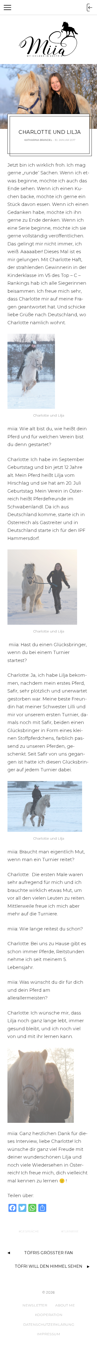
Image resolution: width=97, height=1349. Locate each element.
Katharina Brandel (38, 140)
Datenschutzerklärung (48, 1324)
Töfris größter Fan (48, 1252)
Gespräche (30, 1231)
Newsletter (34, 1305)
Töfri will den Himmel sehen (48, 1266)
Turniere (71, 1231)
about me (65, 1305)
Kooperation (48, 1314)
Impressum (48, 1334)
